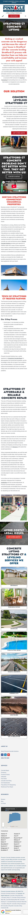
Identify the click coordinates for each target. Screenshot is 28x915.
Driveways (3, 772)
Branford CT (4, 846)
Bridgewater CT (5, 848)
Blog (2, 801)
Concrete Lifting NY (6, 903)
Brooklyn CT (17, 850)
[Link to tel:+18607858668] (2, 16)
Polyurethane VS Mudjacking (8, 784)
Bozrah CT (16, 844)
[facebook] (2, 755)
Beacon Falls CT (18, 838)
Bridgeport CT (17, 846)
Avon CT (16, 836)
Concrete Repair (5, 770)
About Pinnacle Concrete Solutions (10, 751)
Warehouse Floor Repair (7, 787)
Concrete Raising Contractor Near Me (16, 901)
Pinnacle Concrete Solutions (8, 893)
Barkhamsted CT (5, 838)
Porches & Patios (5, 774)
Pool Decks (4, 778)
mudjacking (4, 482)
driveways (15, 447)
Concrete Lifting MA (8, 905)
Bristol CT (16, 848)
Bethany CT (17, 840)
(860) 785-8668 (5, 758)
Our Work (3, 803)
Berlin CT (3, 840)
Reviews (3, 799)
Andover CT (4, 833)
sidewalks (20, 112)
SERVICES (4, 765)
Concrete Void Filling (6, 780)
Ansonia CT (17, 833)
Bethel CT (3, 842)
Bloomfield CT (4, 844)
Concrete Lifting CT (6, 897)
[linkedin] (5, 755)
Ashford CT (4, 836)
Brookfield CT (4, 850)
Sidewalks (3, 776)
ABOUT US (4, 746)
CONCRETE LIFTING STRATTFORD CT (12, 551)
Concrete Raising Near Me (12, 899)
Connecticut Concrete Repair (15, 358)
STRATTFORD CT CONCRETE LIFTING (14, 26)
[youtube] (8, 755)
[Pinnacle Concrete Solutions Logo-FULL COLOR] (14, 5)
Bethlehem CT (17, 842)
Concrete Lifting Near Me (16, 895)
